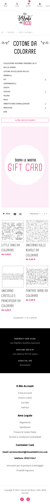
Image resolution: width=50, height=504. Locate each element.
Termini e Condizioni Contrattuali (25, 437)
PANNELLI (7, 75)
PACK (5, 100)
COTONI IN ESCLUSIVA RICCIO (16, 71)
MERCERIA (7, 108)
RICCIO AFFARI (9, 67)
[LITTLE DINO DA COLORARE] (12, 231)
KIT (4, 79)
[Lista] (20, 214)
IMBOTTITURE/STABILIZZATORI (16, 104)
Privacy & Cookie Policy (25, 432)
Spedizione (25, 427)
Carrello (25, 402)
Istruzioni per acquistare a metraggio (25, 465)
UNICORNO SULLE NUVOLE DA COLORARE (36, 250)
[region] (25, 136)
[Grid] (15, 214)
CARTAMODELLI (9, 83)
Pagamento (25, 422)
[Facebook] (22, 499)
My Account (39, 5)
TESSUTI (6, 91)
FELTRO (6, 96)
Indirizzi (25, 407)
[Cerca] (17, 5)
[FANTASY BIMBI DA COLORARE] (37, 276)
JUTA (5, 112)
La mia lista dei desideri (25, 120)
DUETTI (6, 87)
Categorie (5, 5)
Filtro (7, 214)
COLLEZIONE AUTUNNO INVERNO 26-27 (20, 63)
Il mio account (25, 393)
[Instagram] (28, 499)
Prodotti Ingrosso (25, 470)
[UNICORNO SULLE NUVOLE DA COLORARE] (37, 231)
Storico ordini (25, 398)
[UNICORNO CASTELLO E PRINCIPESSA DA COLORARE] (12, 276)
